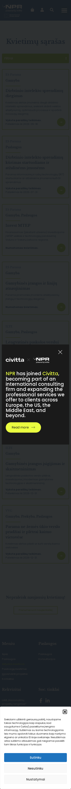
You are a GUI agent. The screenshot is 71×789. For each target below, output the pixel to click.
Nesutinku (35, 768)
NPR (10, 373)
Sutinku (35, 757)
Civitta (50, 373)
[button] (65, 712)
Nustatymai (35, 779)
